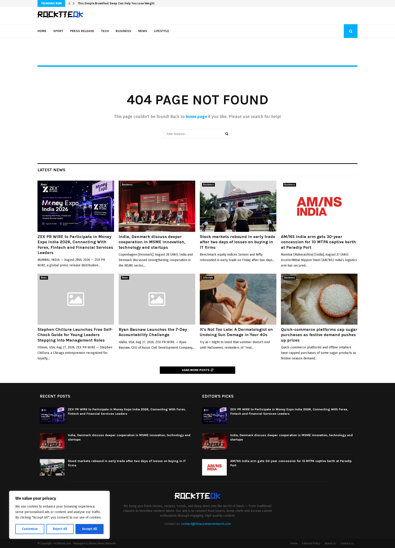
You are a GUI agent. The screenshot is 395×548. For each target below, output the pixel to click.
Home (41, 31)
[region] (59, 515)
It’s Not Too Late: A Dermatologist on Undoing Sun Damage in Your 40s (236, 332)
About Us (330, 543)
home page (196, 116)
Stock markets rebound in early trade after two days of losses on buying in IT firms (237, 242)
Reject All (60, 529)
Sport (58, 31)
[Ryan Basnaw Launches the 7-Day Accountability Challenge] (157, 299)
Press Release (82, 31)
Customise (30, 529)
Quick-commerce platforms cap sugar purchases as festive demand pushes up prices (319, 335)
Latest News (51, 169)
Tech (105, 31)
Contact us (347, 543)
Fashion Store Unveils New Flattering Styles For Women (117, 3)
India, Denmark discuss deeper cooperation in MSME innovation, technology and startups (152, 242)
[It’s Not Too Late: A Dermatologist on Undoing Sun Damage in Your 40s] (238, 299)
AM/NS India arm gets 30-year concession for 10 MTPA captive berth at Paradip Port (318, 242)
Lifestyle (161, 31)
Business (123, 31)
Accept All (89, 529)
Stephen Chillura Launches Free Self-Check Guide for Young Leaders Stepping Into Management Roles (75, 335)
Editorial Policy (311, 543)
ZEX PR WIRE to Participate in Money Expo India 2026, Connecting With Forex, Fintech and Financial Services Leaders (75, 244)
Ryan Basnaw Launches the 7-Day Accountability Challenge (153, 332)
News (142, 31)
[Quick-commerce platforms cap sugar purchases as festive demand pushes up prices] (319, 299)
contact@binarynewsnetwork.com (206, 524)
